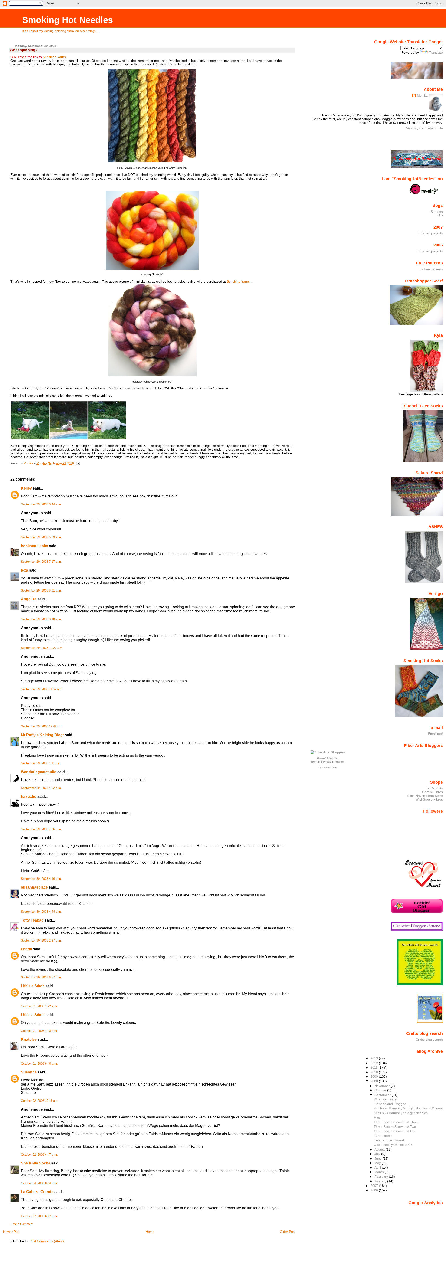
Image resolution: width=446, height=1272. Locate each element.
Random (338, 761)
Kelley (26, 488)
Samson (437, 211)
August (380, 1149)
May (378, 1163)
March (379, 1172)
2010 (375, 1072)
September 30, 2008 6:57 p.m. (41, 977)
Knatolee (29, 1039)
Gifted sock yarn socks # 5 (393, 1145)
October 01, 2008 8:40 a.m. (39, 1063)
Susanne (29, 1072)
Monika (422, 95)
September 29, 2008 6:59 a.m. (41, 537)
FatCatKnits (434, 788)
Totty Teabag (32, 920)
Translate (436, 52)
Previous (325, 761)
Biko (439, 215)
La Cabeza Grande (37, 1192)
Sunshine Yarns (54, 57)
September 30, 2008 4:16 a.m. (41, 878)
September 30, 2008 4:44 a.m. (41, 911)
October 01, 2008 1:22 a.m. (39, 1006)
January (380, 1181)
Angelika (28, 599)
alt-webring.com (328, 767)
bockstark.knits (34, 546)
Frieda (26, 949)
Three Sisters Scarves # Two (395, 1126)
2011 (374, 1067)
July (377, 1154)
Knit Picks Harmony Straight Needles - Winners (408, 1108)
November (382, 1086)
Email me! (435, 734)
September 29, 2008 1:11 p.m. (41, 763)
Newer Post (11, 1231)
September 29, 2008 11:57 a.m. (42, 689)
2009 (375, 1076)
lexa (24, 570)
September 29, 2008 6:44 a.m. (41, 504)
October (380, 1090)
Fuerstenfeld (383, 1136)
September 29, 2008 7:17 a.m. (41, 561)
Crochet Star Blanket (389, 1140)
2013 (375, 1058)
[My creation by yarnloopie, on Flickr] (68, 438)
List (336, 758)
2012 (375, 1063)
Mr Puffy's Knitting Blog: (42, 735)
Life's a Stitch (33, 986)
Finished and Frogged (390, 1104)
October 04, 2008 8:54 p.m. (39, 1183)
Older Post (287, 1231)
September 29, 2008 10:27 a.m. (42, 648)
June (378, 1158)
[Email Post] (78, 463)
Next (314, 761)
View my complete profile (424, 128)
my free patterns (431, 269)
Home (150, 1231)
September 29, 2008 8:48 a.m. (41, 619)
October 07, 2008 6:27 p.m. (39, 1216)
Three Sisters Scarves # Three (396, 1122)
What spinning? (385, 1099)
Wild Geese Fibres (429, 799)
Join (329, 758)
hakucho (28, 796)
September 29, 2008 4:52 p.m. (41, 788)
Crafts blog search (429, 1039)
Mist (377, 1117)
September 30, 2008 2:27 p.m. (41, 940)
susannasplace (34, 887)
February (381, 1176)
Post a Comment (21, 1224)
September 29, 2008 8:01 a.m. (41, 590)
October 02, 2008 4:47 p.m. (39, 1154)
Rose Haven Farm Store (425, 796)
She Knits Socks (35, 1163)
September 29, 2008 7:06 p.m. (41, 829)
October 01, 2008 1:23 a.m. (39, 1031)
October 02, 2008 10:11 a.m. (40, 1100)
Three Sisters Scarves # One (395, 1131)
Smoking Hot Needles (67, 20)
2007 (375, 1185)
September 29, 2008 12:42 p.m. (42, 726)
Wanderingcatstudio (38, 772)
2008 (375, 1081)
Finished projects (430, 233)
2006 (375, 1190)
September (383, 1095)
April (378, 1167)
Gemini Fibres (432, 792)
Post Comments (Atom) (47, 1241)
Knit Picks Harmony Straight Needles (401, 1113)
